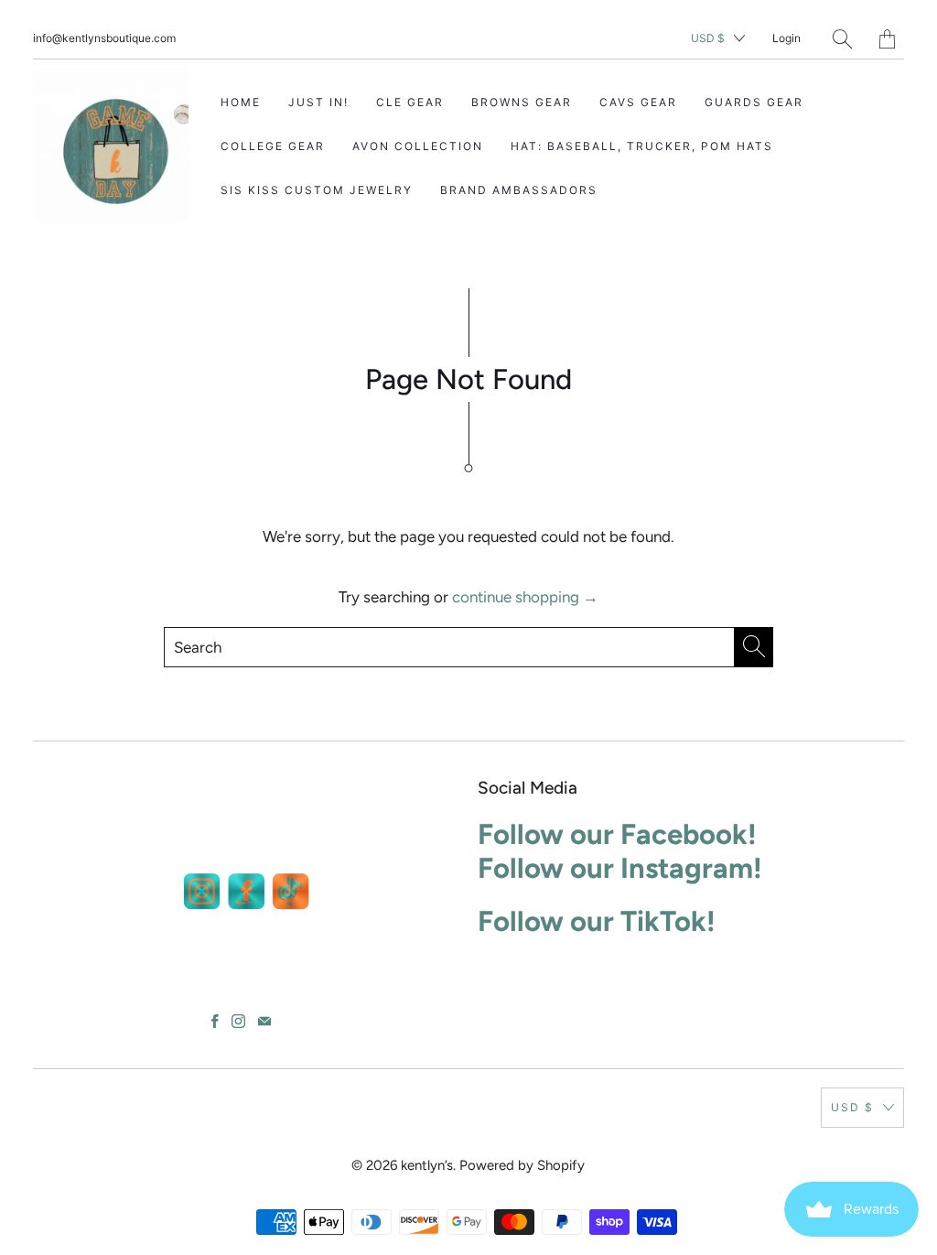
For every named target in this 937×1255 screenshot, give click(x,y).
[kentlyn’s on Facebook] (215, 1021)
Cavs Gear (638, 102)
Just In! (318, 102)
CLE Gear (410, 102)
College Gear (273, 146)
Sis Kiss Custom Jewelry (317, 190)
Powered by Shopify (522, 1165)
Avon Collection (417, 146)
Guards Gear (754, 102)
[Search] (842, 39)
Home (241, 102)
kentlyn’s (427, 1165)
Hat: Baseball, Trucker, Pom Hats (642, 146)
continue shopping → (525, 597)
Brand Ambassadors (519, 190)
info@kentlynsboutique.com (104, 38)
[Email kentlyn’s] (264, 1021)
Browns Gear (521, 102)
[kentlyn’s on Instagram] (238, 1021)
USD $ (708, 38)
